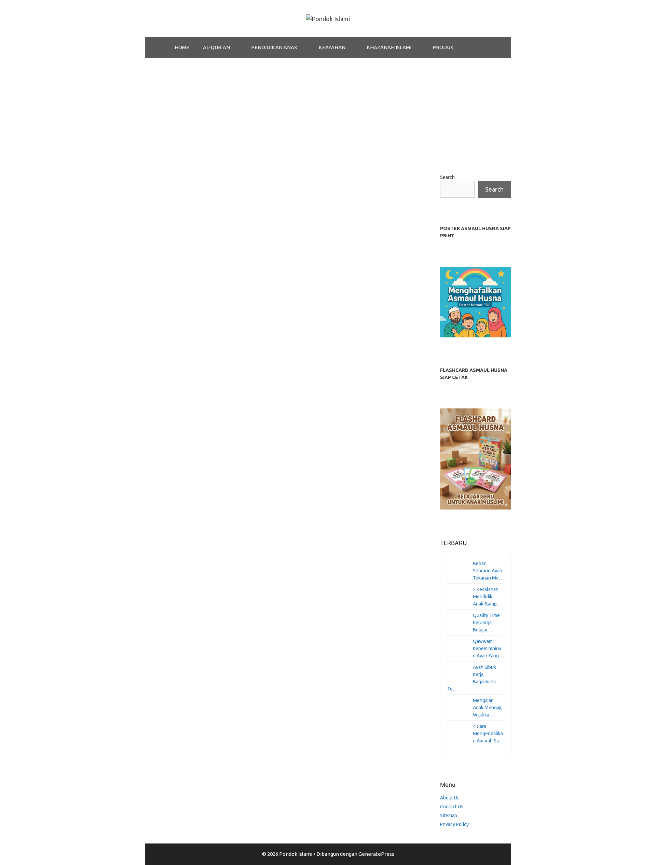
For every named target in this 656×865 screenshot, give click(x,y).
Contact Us (451, 806)
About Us (450, 797)
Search (447, 177)
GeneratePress (376, 854)
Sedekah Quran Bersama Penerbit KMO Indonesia (204, 230)
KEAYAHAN (332, 47)
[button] (237, 47)
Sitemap (448, 815)
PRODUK (443, 47)
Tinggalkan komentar (179, 425)
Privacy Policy (454, 824)
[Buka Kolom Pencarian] (478, 47)
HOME (182, 47)
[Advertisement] (328, 109)
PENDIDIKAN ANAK (274, 47)
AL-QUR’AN (216, 47)
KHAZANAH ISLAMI (389, 47)
